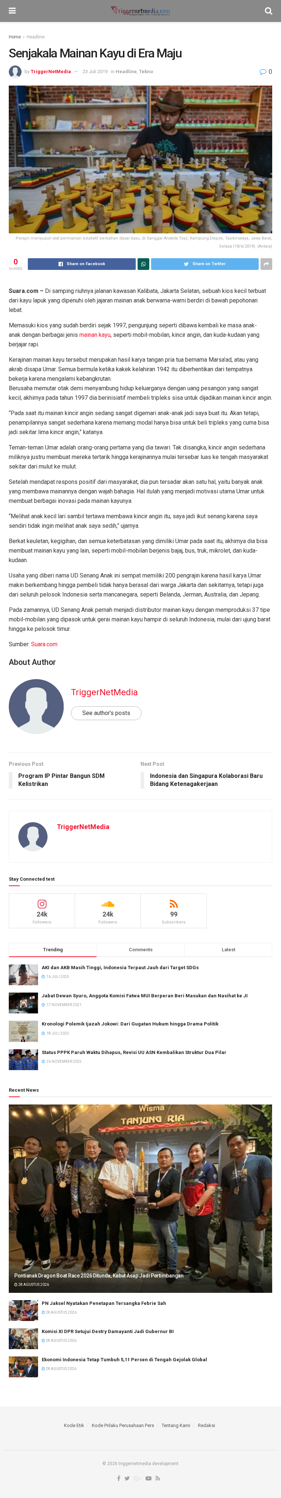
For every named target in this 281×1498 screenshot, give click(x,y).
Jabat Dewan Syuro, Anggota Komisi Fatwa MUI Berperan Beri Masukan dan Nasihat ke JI (145, 995)
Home (15, 36)
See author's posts (106, 713)
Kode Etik (74, 1425)
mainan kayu (94, 334)
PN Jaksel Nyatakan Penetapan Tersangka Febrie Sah (104, 1303)
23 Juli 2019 (95, 71)
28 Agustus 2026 (33, 1285)
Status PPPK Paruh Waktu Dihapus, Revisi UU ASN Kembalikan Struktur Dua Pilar (134, 1052)
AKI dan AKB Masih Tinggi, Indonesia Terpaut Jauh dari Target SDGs (120, 967)
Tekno (146, 71)
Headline (36, 36)
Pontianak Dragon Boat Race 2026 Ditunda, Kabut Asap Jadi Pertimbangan (99, 1276)
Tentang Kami (176, 1425)
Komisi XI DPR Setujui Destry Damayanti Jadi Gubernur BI (108, 1331)
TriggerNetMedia (51, 71)
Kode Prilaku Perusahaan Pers (123, 1425)
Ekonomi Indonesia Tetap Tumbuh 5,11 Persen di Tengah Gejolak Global (124, 1359)
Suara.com (44, 644)
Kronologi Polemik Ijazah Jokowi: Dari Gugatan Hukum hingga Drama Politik (130, 1024)
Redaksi (206, 1425)
